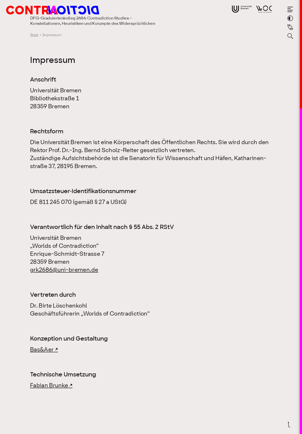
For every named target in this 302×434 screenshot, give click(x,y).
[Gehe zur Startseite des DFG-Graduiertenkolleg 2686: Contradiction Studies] (43, 10)
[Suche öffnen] (290, 36)
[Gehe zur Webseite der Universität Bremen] (242, 9)
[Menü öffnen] (290, 9)
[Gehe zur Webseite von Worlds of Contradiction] (264, 9)
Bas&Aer (42, 350)
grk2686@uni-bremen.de (64, 270)
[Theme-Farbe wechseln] (290, 18)
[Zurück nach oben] (290, 424)
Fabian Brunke (49, 385)
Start (34, 35)
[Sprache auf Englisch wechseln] (290, 27)
